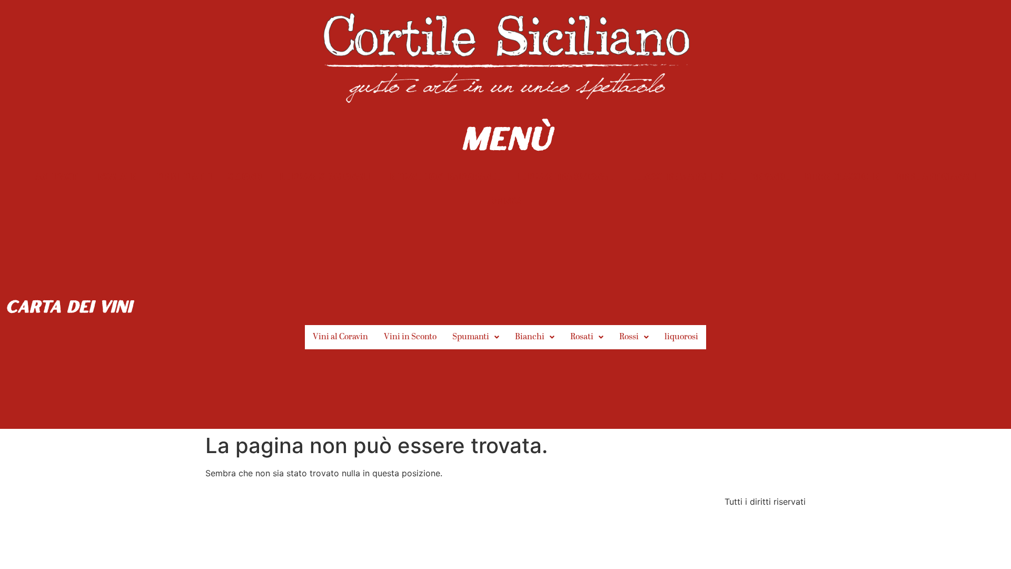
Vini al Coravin (340, 337)
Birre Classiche (842, 176)
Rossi (629, 337)
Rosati (581, 337)
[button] (475, 337)
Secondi (245, 176)
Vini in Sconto (410, 337)
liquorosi (681, 337)
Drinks (505, 200)
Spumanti (470, 337)
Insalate (116, 176)
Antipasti (57, 176)
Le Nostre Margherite (683, 176)
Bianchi (529, 337)
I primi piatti (182, 176)
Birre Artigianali (935, 176)
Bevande (770, 176)
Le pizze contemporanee (442, 176)
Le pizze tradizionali (565, 176)
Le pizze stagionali (325, 176)
